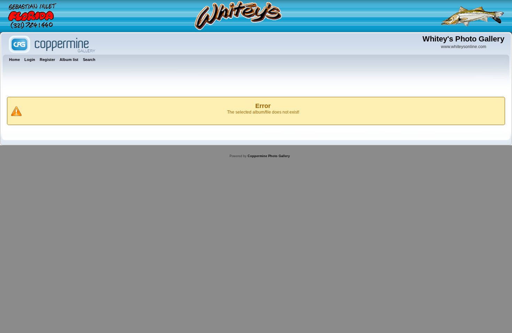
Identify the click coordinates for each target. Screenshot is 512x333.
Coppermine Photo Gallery (269, 156)
